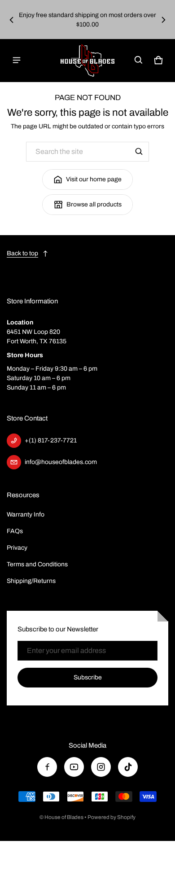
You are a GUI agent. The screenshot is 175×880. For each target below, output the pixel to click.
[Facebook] (47, 767)
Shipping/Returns (31, 581)
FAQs (15, 531)
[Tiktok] (128, 767)
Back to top (22, 253)
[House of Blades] (87, 60)
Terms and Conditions (37, 564)
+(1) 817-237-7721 (51, 440)
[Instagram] (101, 767)
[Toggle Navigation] (16, 60)
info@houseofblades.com (61, 462)
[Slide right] (163, 19)
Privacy (17, 547)
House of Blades (63, 817)
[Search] (139, 152)
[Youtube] (74, 767)
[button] (139, 60)
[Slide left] (12, 19)
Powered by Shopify (112, 817)
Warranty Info (25, 514)
